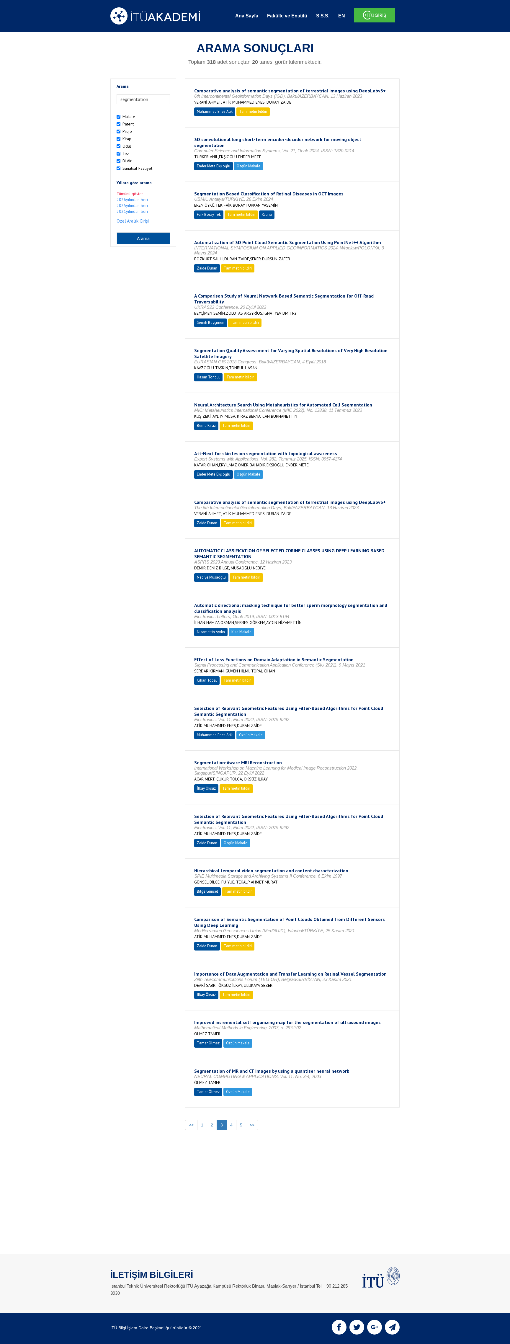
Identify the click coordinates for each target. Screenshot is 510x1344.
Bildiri (127, 161)
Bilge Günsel (207, 891)
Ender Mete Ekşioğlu (213, 166)
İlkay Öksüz (206, 788)
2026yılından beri (132, 199)
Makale (128, 116)
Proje (127, 131)
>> (252, 1125)
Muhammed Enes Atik (215, 111)
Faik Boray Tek (209, 214)
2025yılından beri (132, 205)
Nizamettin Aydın (211, 631)
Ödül (126, 146)
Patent (128, 124)
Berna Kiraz (206, 425)
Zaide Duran (207, 268)
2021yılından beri (132, 211)
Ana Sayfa (246, 15)
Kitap (126, 138)
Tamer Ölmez (208, 1043)
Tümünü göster (130, 193)
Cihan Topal (207, 680)
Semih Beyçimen (210, 322)
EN (341, 15)
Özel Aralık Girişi (133, 221)
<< (191, 1125)
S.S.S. (322, 15)
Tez (125, 153)
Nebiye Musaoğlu (211, 577)
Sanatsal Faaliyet (137, 168)
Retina (267, 214)
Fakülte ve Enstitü (287, 15)
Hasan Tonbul (208, 377)
